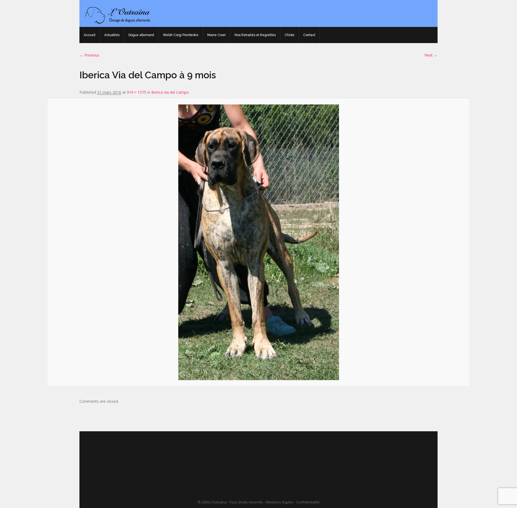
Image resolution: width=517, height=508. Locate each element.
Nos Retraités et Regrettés (255, 35)
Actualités (112, 35)
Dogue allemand (141, 35)
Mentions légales (280, 502)
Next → (431, 55)
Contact (309, 35)
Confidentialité (308, 502)
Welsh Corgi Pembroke (180, 35)
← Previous (89, 55)
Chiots (289, 35)
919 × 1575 (136, 92)
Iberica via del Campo (170, 92)
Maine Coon (216, 35)
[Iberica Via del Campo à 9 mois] (258, 242)
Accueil (89, 35)
